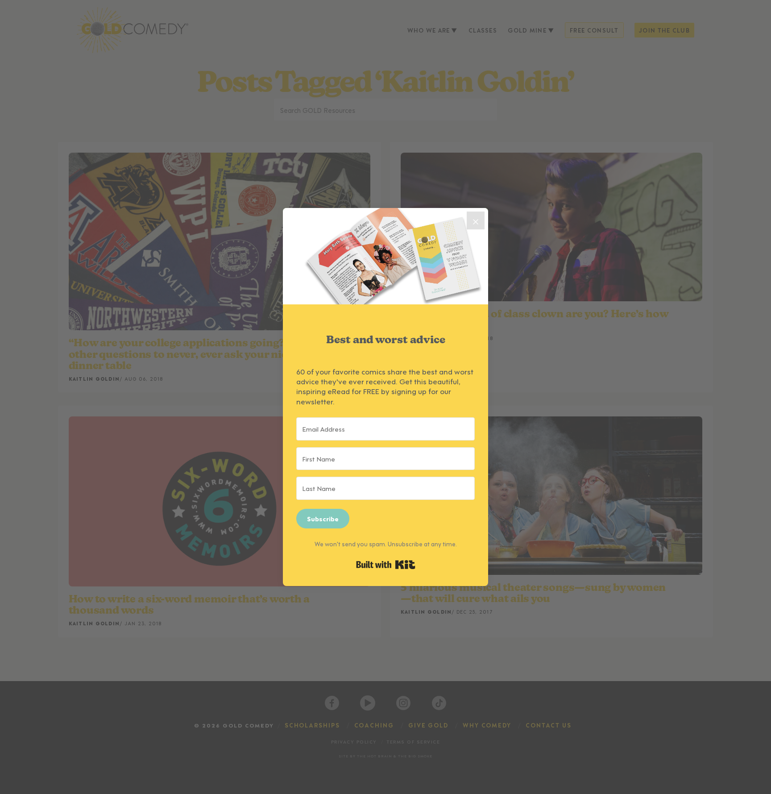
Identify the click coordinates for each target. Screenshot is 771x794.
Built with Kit (385, 565)
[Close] (476, 220)
